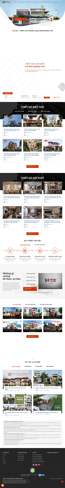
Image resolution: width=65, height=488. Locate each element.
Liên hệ (56, 2)
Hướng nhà (34, 95)
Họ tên (6, 95)
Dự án (4, 456)
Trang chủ (16, 2)
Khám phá (18, 19)
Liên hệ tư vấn (56, 97)
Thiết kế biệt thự (28, 2)
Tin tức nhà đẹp (16, 390)
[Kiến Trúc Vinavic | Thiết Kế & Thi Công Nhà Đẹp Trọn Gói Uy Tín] (7, 2)
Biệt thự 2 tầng (32, 111)
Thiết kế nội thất (36, 2)
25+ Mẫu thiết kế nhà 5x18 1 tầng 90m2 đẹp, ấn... (47, 412)
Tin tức (53, 2)
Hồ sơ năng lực (22, 2)
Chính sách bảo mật (21, 454)
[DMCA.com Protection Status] (32, 472)
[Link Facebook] (33, 465)
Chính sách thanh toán (21, 456)
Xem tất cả (31, 166)
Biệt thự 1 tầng (19, 111)
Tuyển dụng (4, 461)
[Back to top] (62, 482)
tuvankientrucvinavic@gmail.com (40, 461)
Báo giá (49, 2)
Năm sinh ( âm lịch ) (24, 95)
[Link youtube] (36, 465)
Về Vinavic (4, 454)
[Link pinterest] (39, 465)
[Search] (61, 2)
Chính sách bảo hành (21, 458)
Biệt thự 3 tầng (45, 111)
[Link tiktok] (41, 465)
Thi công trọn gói (43, 2)
